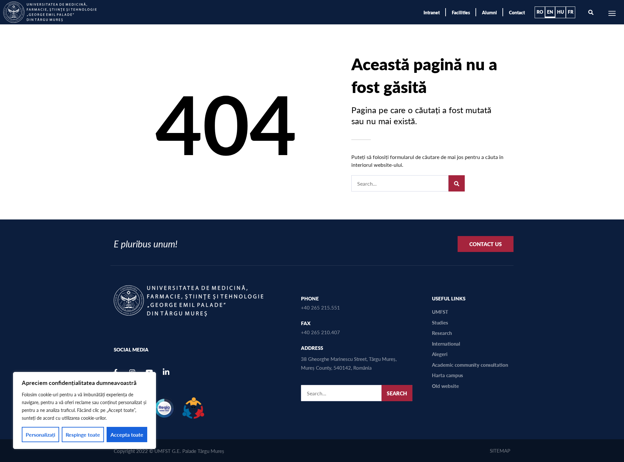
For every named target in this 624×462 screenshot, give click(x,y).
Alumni (489, 12)
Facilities (461, 12)
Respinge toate (83, 434)
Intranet (431, 12)
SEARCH (397, 393)
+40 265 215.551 (320, 307)
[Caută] (456, 183)
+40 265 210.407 (320, 332)
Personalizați (40, 434)
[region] (84, 410)
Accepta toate (126, 434)
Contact (517, 12)
